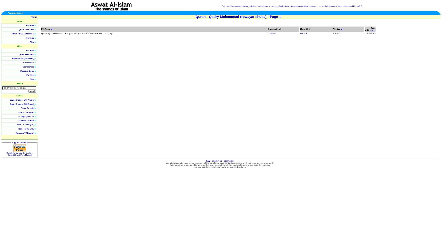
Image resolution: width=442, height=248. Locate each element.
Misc (32, 42)
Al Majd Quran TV (26, 116)
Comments (229, 161)
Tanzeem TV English (25, 133)
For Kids (30, 38)
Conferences (28, 67)
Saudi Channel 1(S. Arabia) (22, 100)
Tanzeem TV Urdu (26, 129)
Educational (28, 63)
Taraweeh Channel (25, 121)
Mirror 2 (303, 34)
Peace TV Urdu (27, 108)
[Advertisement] (425, 77)
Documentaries (27, 71)
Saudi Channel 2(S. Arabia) (22, 104)
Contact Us (217, 161)
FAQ (208, 161)
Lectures (30, 25)
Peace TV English (26, 112)
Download (272, 34)
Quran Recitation (26, 30)
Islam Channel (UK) (25, 125)
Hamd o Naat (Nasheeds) (23, 34)
